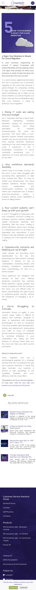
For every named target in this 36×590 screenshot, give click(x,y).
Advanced (23, 587)
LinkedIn (8, 575)
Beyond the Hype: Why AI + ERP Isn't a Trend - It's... (21, 441)
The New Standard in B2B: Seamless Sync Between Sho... (21, 456)
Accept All (13, 587)
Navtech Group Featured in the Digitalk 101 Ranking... (21, 413)
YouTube (9, 579)
